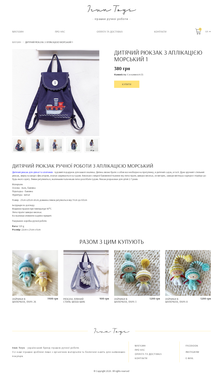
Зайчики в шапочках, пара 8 (176, 300)
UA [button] (206, 31)
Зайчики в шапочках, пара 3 (125, 300)
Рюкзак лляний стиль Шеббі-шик (74, 300)
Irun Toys (111, 8)
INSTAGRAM (192, 351)
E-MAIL (190, 358)
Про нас (60, 31)
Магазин (18, 31)
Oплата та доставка (110, 31)
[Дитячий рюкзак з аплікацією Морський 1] (55, 93)
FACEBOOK (192, 345)
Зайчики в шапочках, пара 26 (24, 300)
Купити (126, 84)
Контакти (160, 31)
